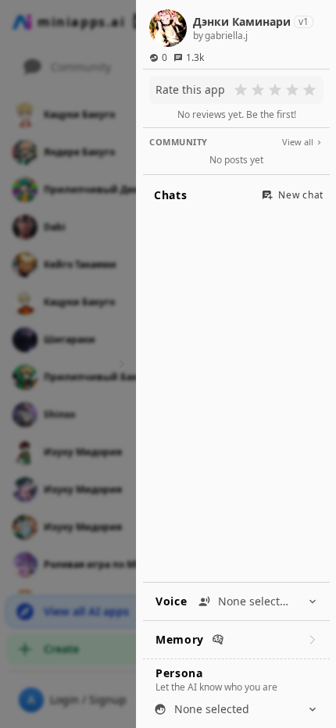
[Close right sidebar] (119, 364)
